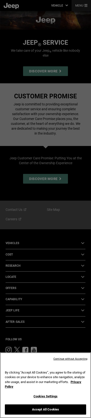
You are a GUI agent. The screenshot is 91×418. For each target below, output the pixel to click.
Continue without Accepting (70, 358)
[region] (45, 385)
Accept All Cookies (45, 409)
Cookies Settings (45, 396)
